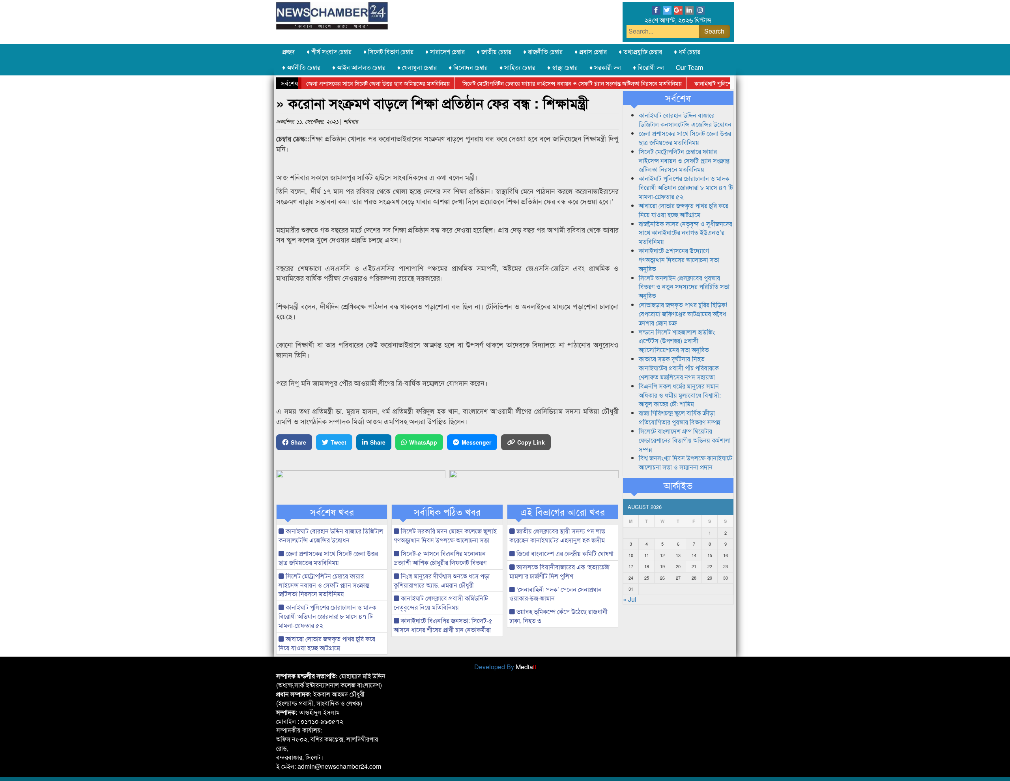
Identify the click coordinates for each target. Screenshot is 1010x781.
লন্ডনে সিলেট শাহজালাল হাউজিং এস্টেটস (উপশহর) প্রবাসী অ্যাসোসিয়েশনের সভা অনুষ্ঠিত (677, 341)
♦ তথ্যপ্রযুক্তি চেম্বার (640, 51)
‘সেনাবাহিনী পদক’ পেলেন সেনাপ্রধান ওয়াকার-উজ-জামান (555, 594)
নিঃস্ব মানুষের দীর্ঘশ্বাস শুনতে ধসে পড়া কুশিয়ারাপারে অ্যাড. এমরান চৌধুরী (442, 580)
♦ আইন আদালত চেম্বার (358, 67)
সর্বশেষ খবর (332, 512)
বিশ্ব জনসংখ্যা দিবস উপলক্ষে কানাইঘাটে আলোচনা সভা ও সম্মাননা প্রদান (685, 462)
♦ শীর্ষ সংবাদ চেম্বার (329, 51)
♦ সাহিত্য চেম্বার (517, 67)
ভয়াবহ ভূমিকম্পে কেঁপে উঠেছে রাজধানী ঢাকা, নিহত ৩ (558, 616)
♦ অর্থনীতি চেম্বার (301, 67)
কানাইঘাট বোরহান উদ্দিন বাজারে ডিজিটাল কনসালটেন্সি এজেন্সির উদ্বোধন (331, 535)
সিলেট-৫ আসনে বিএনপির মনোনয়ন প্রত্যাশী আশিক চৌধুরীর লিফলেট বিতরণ (440, 558)
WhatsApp (423, 442)
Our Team (689, 67)
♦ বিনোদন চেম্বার (468, 67)
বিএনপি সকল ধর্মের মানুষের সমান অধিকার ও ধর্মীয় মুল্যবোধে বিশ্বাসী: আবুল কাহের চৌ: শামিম (680, 395)
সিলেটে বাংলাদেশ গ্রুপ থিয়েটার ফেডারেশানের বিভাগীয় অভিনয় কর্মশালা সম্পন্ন (685, 440)
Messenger (476, 442)
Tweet (338, 442)
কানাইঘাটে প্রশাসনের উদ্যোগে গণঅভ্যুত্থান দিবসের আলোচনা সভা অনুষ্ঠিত (679, 259)
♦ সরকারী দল (605, 67)
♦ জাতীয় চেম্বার (494, 51)
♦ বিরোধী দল (648, 67)
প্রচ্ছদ (288, 51)
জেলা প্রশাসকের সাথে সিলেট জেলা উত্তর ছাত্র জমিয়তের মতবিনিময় (361, 83)
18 (646, 566)
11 (646, 555)
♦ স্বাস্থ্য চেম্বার (562, 67)
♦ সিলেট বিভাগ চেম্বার (388, 51)
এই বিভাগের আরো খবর (562, 512)
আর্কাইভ (678, 485)
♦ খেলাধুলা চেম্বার (417, 67)
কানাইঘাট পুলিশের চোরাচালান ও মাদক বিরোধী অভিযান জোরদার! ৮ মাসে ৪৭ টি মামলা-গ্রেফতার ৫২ (327, 616)
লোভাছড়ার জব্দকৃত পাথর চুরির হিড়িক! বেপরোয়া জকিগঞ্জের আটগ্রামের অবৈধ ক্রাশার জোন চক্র (683, 313)
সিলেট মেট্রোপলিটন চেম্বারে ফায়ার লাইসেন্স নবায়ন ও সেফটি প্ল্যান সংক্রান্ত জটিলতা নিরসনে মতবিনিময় (555, 83)
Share (298, 442)
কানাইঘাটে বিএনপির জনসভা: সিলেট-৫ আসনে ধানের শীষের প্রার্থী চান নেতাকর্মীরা (443, 625)
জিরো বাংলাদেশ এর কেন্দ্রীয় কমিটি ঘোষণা (564, 553)
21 (694, 566)
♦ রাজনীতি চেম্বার (543, 51)
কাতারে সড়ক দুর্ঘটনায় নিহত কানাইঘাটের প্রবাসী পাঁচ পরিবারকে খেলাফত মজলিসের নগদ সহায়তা (679, 367)
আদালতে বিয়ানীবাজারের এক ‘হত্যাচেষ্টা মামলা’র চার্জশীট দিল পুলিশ (559, 571)
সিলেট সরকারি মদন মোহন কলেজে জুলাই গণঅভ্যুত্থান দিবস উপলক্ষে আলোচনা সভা (445, 535)
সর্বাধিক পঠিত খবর (447, 512)
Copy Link (531, 442)
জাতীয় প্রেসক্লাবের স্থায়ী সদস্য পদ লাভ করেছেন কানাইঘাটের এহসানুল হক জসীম (557, 535)
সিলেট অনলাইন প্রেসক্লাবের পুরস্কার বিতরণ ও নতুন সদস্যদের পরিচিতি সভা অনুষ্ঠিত (684, 286)
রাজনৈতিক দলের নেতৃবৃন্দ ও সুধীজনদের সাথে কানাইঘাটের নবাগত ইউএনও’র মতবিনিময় (685, 232)
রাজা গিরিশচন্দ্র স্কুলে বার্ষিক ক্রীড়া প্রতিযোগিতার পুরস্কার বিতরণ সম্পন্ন (679, 417)
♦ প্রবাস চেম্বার (590, 51)
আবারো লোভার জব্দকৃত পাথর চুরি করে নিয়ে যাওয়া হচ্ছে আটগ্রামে (327, 643)
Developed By (505, 666)
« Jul (629, 599)
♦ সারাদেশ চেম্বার (445, 51)
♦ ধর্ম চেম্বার (687, 51)
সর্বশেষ (678, 98)
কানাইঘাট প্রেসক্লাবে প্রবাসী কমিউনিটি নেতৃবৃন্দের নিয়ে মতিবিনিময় (441, 602)
